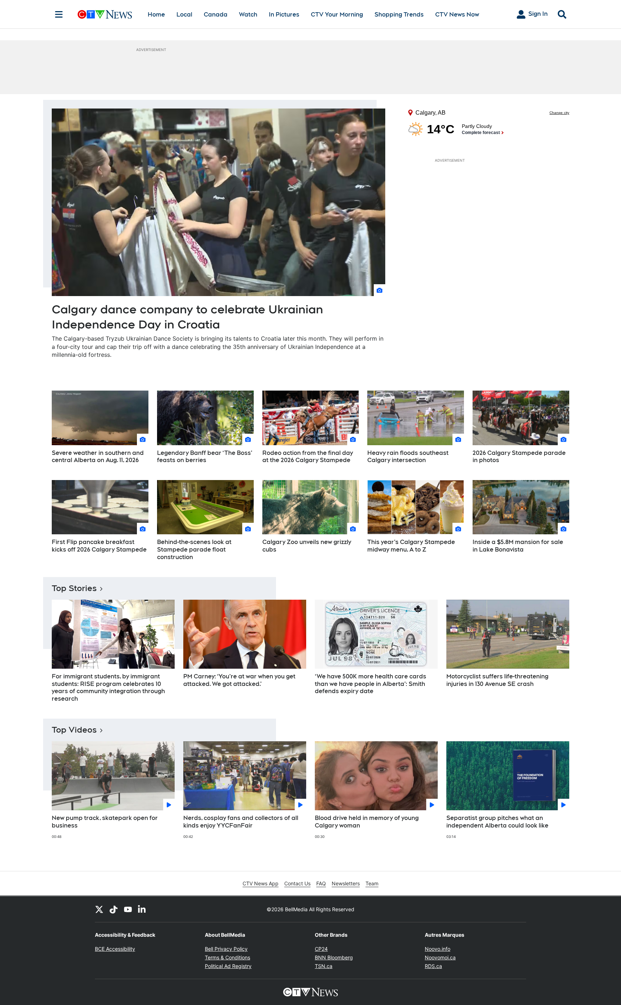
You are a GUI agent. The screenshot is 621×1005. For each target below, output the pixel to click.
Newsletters (346, 883)
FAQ (321, 883)
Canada (215, 14)
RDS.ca (433, 966)
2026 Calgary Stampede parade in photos (519, 457)
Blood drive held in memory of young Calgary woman (367, 822)
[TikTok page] (113, 909)
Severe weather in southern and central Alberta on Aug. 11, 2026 (98, 457)
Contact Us (297, 883)
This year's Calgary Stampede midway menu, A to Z (411, 546)
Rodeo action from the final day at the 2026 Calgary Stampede (307, 457)
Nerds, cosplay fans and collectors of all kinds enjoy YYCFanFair (240, 822)
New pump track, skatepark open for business (105, 822)
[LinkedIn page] (142, 909)
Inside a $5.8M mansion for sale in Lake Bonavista (518, 546)
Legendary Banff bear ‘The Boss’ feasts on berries (204, 457)
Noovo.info (437, 949)
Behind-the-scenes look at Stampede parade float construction (194, 550)
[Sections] (59, 14)
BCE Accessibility (115, 949)
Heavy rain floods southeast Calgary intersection (407, 457)
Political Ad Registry (228, 966)
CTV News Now (457, 14)
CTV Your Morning (337, 14)
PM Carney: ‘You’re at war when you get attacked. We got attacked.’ (239, 680)
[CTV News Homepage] (105, 14)
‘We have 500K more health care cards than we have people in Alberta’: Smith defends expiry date (370, 684)
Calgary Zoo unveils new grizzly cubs (306, 546)
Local (184, 14)
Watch (248, 14)
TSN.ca (323, 966)
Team (371, 883)
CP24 (321, 949)
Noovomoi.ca (440, 957)
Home (156, 14)
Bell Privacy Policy (226, 949)
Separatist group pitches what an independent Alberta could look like (497, 822)
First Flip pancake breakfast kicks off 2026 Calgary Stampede (99, 546)
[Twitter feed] (99, 909)
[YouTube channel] (128, 909)
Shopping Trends (399, 14)
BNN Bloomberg (334, 957)
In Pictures (284, 14)
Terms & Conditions (227, 957)
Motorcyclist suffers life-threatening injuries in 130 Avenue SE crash (497, 680)
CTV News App (261, 883)
